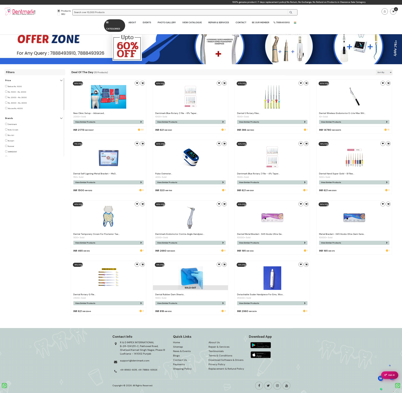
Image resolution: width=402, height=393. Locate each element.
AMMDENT (12, 152)
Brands (9, 118)
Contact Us (180, 360)
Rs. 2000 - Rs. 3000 (17, 97)
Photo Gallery (167, 22)
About (132, 22)
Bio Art (11, 135)
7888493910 (282, 22)
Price (8, 80)
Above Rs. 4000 (15, 108)
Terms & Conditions (220, 355)
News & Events (182, 351)
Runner (11, 146)
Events (147, 22)
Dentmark (12, 124)
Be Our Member (260, 22)
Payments (179, 364)
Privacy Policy (217, 364)
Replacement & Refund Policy (226, 368)
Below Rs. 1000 (15, 86)
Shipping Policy (182, 368)
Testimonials (216, 351)
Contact (241, 22)
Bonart (11, 141)
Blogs (176, 355)
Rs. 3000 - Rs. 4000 (17, 103)
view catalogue (192, 22)
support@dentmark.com (134, 360)
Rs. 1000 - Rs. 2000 (17, 92)
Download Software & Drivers (226, 360)
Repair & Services (218, 22)
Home (176, 342)
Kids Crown (13, 130)
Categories (113, 28)
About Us (214, 342)
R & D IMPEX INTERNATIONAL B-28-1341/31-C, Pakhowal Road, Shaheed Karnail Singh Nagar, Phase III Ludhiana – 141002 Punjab (142, 348)
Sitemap (178, 346)
